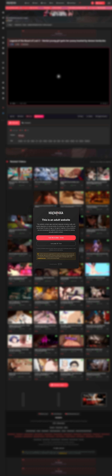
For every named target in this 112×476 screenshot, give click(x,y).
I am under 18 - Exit (56, 243)
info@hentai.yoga (42, 258)
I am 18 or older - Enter (56, 238)
